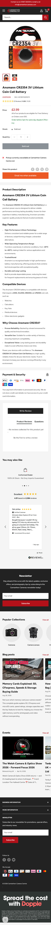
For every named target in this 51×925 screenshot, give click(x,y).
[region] (25, 527)
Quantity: (6, 137)
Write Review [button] (26, 411)
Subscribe (25, 603)
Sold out (25, 146)
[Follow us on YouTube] (13, 860)
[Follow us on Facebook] (4, 860)
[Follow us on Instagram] (9, 860)
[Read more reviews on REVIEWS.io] (35, 558)
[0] (46, 10)
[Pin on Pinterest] (37, 169)
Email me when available (25, 175)
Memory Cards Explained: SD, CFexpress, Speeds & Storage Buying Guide (19, 687)
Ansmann (6, 97)
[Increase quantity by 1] (27, 137)
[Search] (45, 17)
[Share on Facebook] (32, 169)
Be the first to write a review (25, 438)
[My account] (41, 10)
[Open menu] (3, 11)
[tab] (24, 422)
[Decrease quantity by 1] (14, 137)
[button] (25, 101)
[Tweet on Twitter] (42, 169)
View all (45, 620)
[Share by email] (47, 169)
